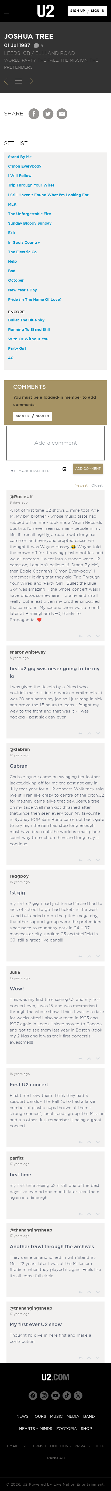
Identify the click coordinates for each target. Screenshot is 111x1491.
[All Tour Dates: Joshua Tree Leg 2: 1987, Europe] (19, 81)
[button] (7, 11)
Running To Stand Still (29, 330)
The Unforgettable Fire (29, 214)
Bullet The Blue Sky (26, 320)
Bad (11, 271)
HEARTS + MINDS (35, 1429)
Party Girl (17, 349)
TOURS (39, 1417)
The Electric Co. (23, 252)
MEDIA (73, 1417)
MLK (12, 205)
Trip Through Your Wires (31, 185)
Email (62, 113)
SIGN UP (78, 12)
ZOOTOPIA (66, 1429)
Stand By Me (20, 157)
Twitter (48, 113)
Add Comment (88, 468)
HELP (99, 1446)
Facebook (34, 113)
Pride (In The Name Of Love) (34, 300)
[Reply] (80, 636)
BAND (89, 1417)
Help (12, 262)
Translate (55, 1458)
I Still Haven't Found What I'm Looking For (48, 195)
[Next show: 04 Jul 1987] (29, 81)
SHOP (86, 1429)
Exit (11, 233)
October (16, 280)
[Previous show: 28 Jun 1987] (8, 81)
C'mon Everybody (24, 166)
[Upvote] (89, 636)
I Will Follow (20, 176)
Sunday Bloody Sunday (29, 223)
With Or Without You (28, 339)
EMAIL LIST (17, 1446)
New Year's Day (22, 290)
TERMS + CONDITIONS (51, 1446)
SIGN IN (99, 12)
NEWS (22, 1417)
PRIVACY (83, 1446)
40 (10, 358)
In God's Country (24, 243)
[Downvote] (98, 636)
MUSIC (56, 1417)
